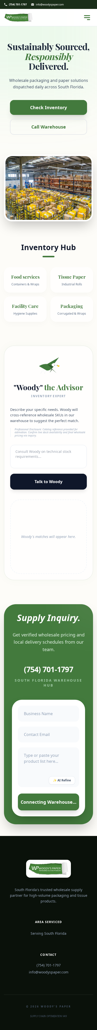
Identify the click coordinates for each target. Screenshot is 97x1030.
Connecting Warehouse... (48, 802)
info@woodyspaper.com (50, 4)
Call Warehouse (48, 127)
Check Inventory (48, 107)
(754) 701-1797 (18, 4)
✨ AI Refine (62, 780)
